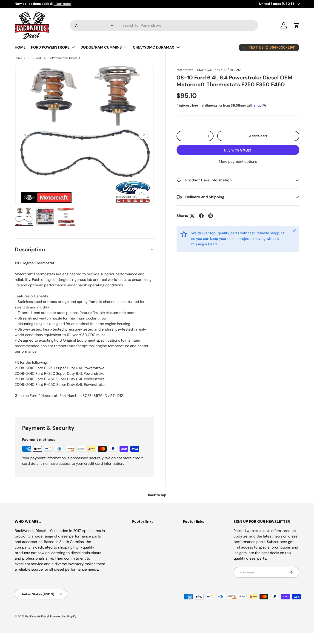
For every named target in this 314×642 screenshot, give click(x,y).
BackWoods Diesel (37, 616)
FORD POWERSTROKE (50, 47)
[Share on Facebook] (201, 215)
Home (18, 58)
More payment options (238, 161)
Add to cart (258, 136)
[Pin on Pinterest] (210, 215)
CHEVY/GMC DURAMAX (153, 47)
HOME (20, 47)
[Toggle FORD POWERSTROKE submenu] (73, 47)
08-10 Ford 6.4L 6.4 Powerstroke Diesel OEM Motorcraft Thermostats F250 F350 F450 (54, 58)
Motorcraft (185, 70)
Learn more (62, 4)
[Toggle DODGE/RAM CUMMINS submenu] (125, 47)
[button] (296, 25)
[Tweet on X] (192, 215)
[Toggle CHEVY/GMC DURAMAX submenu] (178, 47)
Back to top (157, 495)
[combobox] (164, 25)
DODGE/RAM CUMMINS (101, 47)
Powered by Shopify (63, 616)
